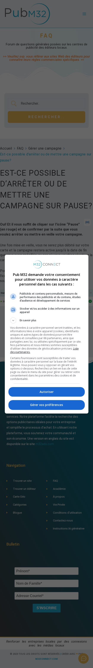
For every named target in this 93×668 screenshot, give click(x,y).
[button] (46, 320)
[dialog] (46, 334)
